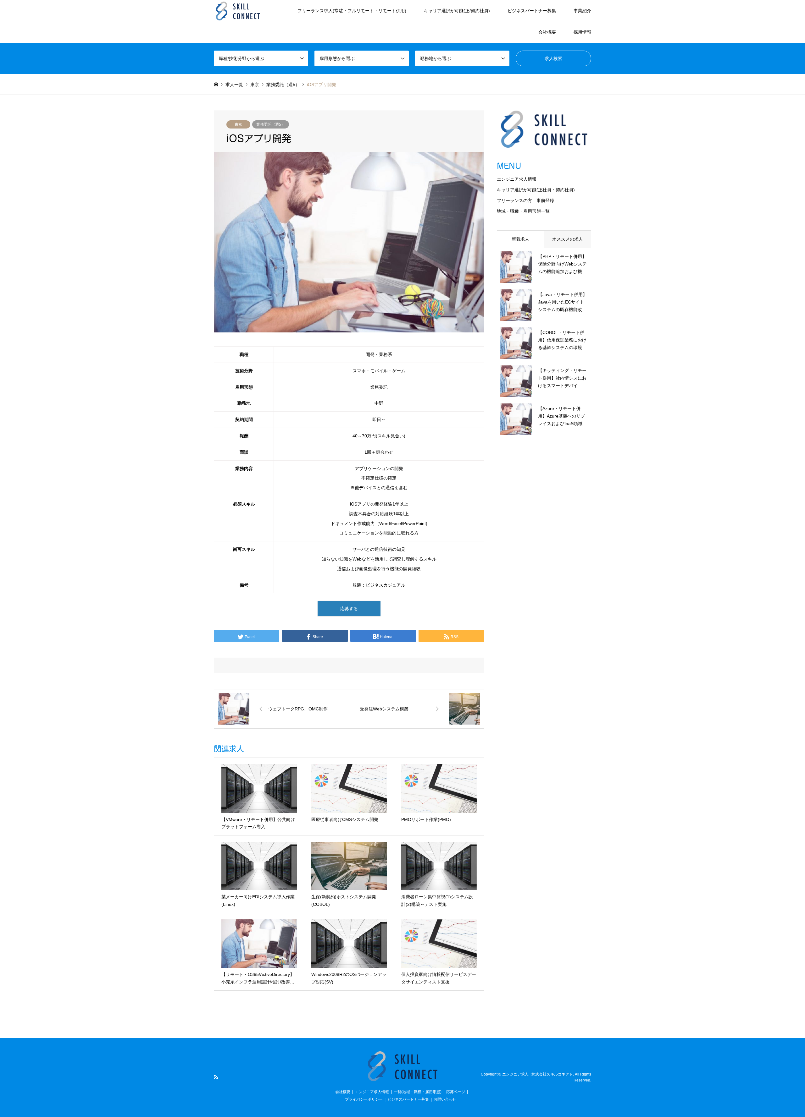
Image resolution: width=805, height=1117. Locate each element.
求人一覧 (234, 84)
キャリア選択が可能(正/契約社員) (457, 10)
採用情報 (582, 32)
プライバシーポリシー (364, 1099)
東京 (238, 124)
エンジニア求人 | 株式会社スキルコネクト (537, 1074)
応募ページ (455, 1092)
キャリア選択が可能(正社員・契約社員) (536, 189)
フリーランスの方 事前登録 (525, 200)
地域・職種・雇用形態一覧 (523, 211)
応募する (349, 608)
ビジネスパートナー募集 (532, 10)
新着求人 (520, 239)
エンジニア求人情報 (516, 179)
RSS (216, 1077)
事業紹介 (582, 10)
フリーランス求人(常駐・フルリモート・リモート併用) (351, 10)
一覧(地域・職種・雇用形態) (417, 1092)
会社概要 (547, 32)
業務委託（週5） (270, 124)
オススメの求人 (567, 239)
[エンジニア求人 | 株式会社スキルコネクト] (238, 10)
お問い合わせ (445, 1099)
